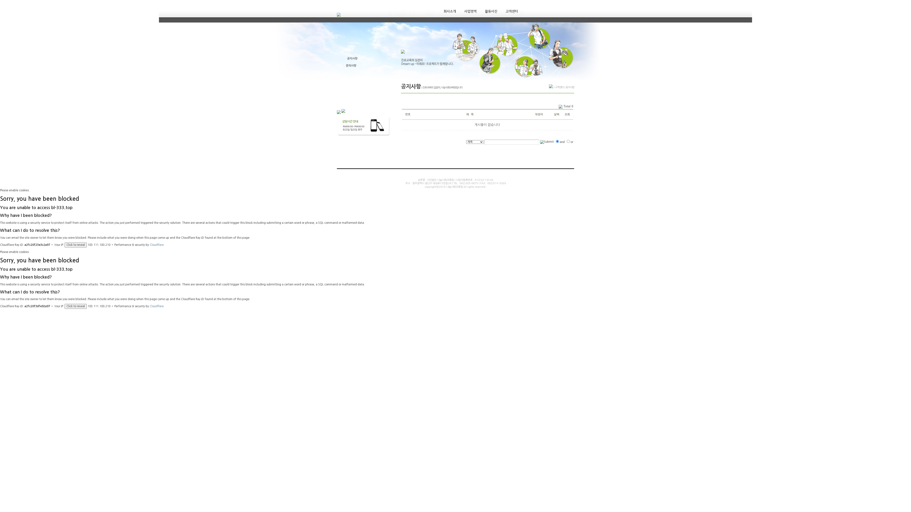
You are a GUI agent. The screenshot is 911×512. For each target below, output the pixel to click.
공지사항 (352, 58)
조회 (567, 114)
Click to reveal (75, 244)
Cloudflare (157, 244)
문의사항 (351, 65)
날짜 (556, 114)
